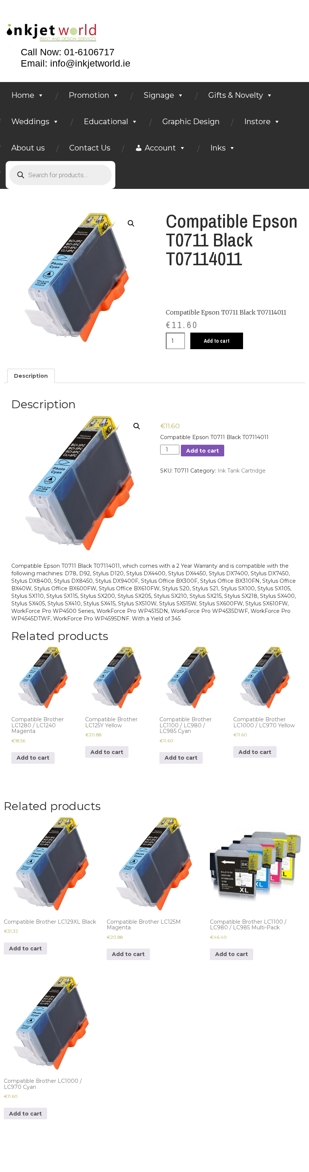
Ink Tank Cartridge (241, 470)
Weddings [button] (30, 121)
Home (22, 95)
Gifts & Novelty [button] (235, 95)
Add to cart (216, 340)
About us (28, 147)
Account (160, 147)
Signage (159, 95)
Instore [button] (257, 121)
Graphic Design (191, 121)
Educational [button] (106, 121)
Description (31, 375)
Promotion (89, 95)
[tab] (31, 376)
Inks (218, 147)
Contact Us (89, 147)
